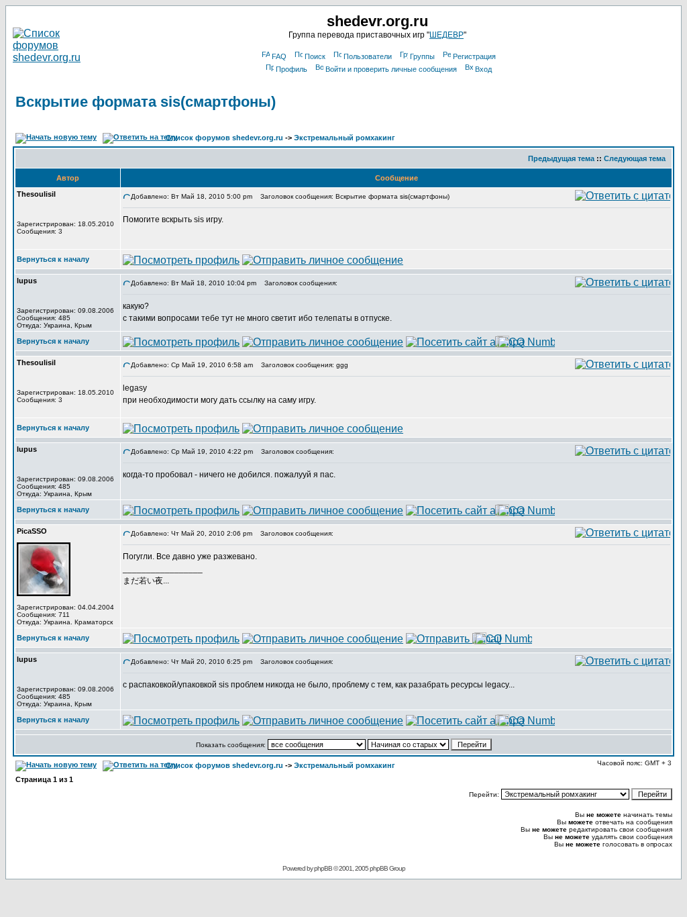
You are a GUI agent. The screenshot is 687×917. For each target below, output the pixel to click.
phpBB (323, 868)
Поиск (315, 56)
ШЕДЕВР (446, 35)
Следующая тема (635, 158)
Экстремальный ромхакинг (344, 138)
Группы (422, 56)
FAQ (279, 56)
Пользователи (368, 56)
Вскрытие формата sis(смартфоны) (145, 101)
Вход (483, 69)
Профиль (291, 69)
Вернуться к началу (53, 259)
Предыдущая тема (561, 158)
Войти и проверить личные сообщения (391, 69)
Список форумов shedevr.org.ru (224, 138)
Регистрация (474, 56)
